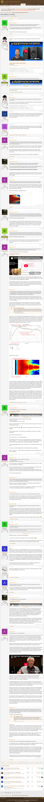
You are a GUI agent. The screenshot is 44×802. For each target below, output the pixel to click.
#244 (42, 95)
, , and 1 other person (19, 402)
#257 (42, 566)
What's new (28, 4)
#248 (42, 159)
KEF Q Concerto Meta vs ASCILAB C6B (12, 781)
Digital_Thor (39, 773)
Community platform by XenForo (16, 800)
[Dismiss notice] (42, 9)
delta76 (5, 769)
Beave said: (12, 97)
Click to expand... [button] (26, 85)
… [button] (6, 18)
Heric (2, 16)
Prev (2, 18)
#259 (42, 595)
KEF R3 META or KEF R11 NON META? (12, 772)
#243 (42, 74)
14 (13, 18)
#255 (42, 522)
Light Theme (4, 798)
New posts (2, 6)
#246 (42, 124)
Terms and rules (31, 798)
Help (41, 798)
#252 (42, 244)
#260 (42, 629)
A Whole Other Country (5, 49)
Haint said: (12, 179)
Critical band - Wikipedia (14, 253)
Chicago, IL (6, 135)
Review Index (17, 4)
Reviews (11, 4)
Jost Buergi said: (12, 22)
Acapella (5, 788)
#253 (42, 405)
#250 (42, 209)
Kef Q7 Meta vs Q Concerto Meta (11, 768)
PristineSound (38, 782)
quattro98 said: (12, 140)
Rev (4, 778)
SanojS (39, 768)
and (14, 519)
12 (9, 18)
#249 (42, 177)
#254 (42, 455)
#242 (42, 36)
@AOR (10, 548)
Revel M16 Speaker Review (19, 307)
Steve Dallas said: (13, 76)
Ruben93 (5, 773)
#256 (42, 546)
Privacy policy (36, 798)
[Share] (40, 20)
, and (16, 92)
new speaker (15, 16)
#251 (42, 228)
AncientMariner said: (13, 161)
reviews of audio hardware (21, 9)
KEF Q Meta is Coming (18, 716)
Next (21, 18)
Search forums (7, 6)
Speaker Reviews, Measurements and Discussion (13, 770)
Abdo (40, 777)
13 (11, 18)
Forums (23, 4)
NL (7, 577)
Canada (7, 558)
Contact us (25, 798)
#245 (42, 111)
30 (18, 18)
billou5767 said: (12, 457)
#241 (42, 20)
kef (11, 16)
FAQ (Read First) (4, 4)
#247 (42, 137)
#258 (42, 580)
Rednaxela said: (12, 582)
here (15, 10)
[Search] (42, 4)
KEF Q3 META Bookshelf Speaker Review (18, 63)
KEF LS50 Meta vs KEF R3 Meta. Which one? (14, 777)
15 (15, 18)
